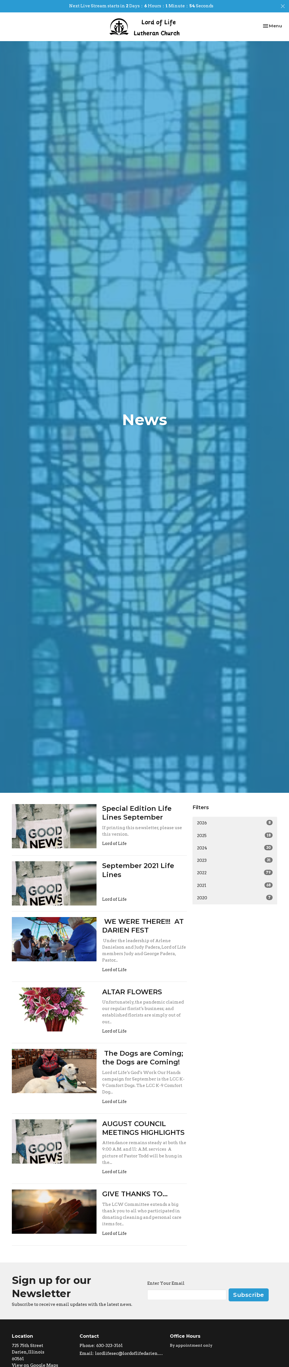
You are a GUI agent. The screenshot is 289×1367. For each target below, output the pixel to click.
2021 (234, 885)
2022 (234, 872)
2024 (234, 848)
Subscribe (248, 1294)
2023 (234, 860)
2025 (234, 835)
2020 (234, 897)
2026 (234, 822)
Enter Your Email (166, 1283)
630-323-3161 (109, 1345)
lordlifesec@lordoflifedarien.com (129, 1353)
